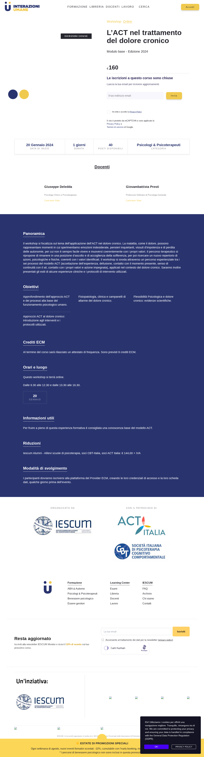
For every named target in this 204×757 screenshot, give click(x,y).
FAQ (145, 588)
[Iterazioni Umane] (15, 729)
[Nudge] (188, 698)
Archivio (147, 593)
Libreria (97, 6)
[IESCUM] (62, 526)
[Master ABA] (136, 698)
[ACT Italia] (141, 526)
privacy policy (165, 640)
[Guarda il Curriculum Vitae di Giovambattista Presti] (114, 191)
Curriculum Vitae (52, 200)
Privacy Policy (136, 112)
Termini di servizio (115, 127)
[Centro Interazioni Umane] (162, 698)
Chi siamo (148, 598)
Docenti (113, 6)
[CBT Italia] (141, 551)
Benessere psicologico (80, 598)
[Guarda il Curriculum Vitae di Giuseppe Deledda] (33, 191)
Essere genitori (76, 603)
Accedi (190, 7)
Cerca (144, 6)
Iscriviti (181, 631)
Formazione (77, 6)
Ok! (156, 747)
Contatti (146, 603)
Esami (113, 588)
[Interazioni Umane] (23, 7)
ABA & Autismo (76, 588)
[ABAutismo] (59, 729)
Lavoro (128, 6)
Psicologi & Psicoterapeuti (82, 593)
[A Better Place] (102, 729)
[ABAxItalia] (110, 698)
